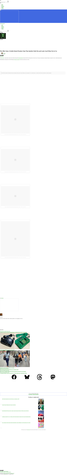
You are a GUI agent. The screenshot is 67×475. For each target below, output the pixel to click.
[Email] (3, 55)
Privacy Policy (2, 471)
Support (2, 28)
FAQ (2, 25)
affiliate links (28, 429)
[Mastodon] (53, 379)
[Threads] (2, 55)
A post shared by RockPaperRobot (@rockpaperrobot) (11, 134)
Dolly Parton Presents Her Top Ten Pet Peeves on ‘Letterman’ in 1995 (9, 369)
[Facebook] (0, 55)
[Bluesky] (1, 55)
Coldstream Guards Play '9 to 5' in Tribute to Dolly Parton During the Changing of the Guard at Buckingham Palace (16, 416)
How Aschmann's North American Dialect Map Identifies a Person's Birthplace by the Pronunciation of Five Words (16, 422)
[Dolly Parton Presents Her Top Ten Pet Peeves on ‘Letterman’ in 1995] (4, 368)
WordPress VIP (12, 473)
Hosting (2, 26)
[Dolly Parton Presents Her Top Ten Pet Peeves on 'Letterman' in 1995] (41, 404)
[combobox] (3, 31)
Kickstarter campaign (16, 59)
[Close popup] (0, 9)
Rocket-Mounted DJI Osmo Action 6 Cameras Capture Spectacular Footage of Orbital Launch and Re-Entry (15, 410)
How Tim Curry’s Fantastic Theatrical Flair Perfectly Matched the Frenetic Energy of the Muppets (13, 371)
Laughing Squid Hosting (33, 394)
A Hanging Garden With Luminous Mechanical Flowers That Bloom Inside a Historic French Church (13, 332)
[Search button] (8, 31)
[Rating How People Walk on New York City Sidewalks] (15, 366)
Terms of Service (6, 471)
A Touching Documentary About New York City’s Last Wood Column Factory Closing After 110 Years (13, 373)
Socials (2, 27)
